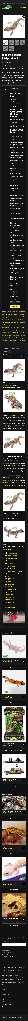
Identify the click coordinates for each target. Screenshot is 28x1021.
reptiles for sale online (17, 319)
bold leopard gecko (9, 594)
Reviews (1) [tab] (6, 351)
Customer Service (6, 994)
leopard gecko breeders (9, 330)
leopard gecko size (12, 561)
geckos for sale (16, 415)
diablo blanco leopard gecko (11, 592)
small (13, 292)
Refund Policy (5, 1001)
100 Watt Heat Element (17, 126)
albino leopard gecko (9, 599)
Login (14, 1)
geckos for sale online (12, 316)
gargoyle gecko (6, 482)
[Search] (20, 8)
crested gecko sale (15, 485)
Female (14, 103)
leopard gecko (19, 316)
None (11, 182)
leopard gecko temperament (11, 553)
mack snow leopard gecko (10, 583)
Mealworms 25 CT (16, 185)
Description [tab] (6, 348)
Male (13, 99)
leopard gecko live (18, 333)
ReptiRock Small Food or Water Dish (16, 199)
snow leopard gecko (9, 586)
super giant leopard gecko (10, 579)
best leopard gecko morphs (16, 320)
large (13, 299)
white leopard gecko (9, 591)
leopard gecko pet (7, 337)
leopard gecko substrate (10, 569)
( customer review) (12, 59)
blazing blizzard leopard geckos (8, 324)
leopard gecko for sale (12, 317)
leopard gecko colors (18, 332)
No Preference (13, 106)
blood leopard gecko (9, 581)
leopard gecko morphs (11, 335)
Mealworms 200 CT (16, 195)
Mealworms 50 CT (16, 188)
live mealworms (16, 470)
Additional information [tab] (15, 348)
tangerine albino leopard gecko (11, 608)
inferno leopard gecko (9, 584)
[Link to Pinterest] (25, 1019)
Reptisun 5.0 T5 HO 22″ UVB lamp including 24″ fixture (17, 148)
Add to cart (14, 306)
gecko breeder (13, 314)
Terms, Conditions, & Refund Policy (10, 959)
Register (19, 1)
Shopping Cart (5, 992)
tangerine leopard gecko (10, 607)
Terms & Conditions (6, 1004)
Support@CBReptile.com (7, 954)
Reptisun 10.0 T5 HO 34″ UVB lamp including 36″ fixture (16, 162)
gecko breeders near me (20, 314)
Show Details (19, 750)
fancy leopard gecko (9, 602)
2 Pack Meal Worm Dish (15, 214)
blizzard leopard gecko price (16, 327)
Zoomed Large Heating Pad (16, 241)
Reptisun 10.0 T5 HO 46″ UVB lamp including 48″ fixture (16, 169)
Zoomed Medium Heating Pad (16, 236)
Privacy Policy (5, 999)
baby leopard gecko (5, 312)
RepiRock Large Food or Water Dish (16, 204)
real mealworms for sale (9, 465)
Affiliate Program (5, 1006)
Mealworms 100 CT (16, 192)
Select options (14, 667)
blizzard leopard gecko (18, 324)
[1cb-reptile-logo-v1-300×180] (11, 8)
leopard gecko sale (16, 338)
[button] (24, 16)
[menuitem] (9, 1)
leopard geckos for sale (9, 319)
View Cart (10, 1)
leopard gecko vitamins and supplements (14, 573)
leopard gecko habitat (9, 563)
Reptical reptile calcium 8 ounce (17, 219)
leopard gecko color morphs (9, 332)
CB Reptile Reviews (6, 996)
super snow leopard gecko (10, 589)
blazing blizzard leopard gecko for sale (18, 322)
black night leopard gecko (10, 600)
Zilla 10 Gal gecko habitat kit (16, 264)
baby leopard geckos (13, 312)
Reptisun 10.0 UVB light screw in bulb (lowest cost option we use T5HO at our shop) (17, 142)
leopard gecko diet (16, 571)
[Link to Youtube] (20, 1019)
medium (14, 296)
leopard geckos (6, 483)
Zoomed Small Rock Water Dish (17, 246)
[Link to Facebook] (18, 1019)
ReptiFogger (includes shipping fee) (16, 273)
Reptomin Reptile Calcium (15, 251)
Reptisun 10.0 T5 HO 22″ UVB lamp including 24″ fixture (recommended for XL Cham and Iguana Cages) (17, 155)
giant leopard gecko (9, 578)
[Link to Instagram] (22, 1019)
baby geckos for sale (21, 311)
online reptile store (6, 83)
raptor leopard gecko (9, 605)
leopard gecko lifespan (12, 555)
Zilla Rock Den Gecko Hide (15, 256)
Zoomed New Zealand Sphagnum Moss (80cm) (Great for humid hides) (17, 231)
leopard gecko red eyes (8, 338)
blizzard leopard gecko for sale (15, 325)
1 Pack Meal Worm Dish (15, 209)
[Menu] (24, 8)
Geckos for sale (5, 316)
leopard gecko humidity (10, 564)
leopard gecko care (9, 552)
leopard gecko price (14, 337)
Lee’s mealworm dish (17, 260)
